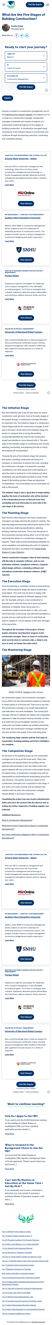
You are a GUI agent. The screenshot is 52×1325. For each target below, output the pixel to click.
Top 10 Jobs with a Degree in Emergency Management (22, 1288)
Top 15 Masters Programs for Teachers (16, 1269)
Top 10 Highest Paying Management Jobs (17, 1297)
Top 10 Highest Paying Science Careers (16, 1232)
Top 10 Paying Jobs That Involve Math (16, 1293)
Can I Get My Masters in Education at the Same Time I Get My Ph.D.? (24, 1183)
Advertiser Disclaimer (38, 1322)
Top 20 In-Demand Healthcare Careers (16, 1314)
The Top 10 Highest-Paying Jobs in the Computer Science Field (25, 1261)
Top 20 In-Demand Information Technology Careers (21, 1278)
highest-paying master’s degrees (18, 115)
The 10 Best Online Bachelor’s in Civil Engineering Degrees (23, 1309)
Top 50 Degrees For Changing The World (17, 1253)
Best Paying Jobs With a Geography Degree (18, 1273)
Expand (7, 98)
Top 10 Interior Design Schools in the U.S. (17, 1236)
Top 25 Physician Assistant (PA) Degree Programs (20, 1240)
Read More (9, 1134)
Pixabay (26, 692)
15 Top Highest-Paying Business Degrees (17, 1248)
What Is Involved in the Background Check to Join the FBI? (24, 1148)
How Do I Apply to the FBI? (21, 1116)
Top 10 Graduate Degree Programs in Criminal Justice (22, 1301)
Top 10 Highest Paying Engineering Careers (18, 1265)
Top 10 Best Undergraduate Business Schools (19, 1305)
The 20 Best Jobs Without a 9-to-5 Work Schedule (20, 1244)
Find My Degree (35, 4)
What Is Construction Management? (17, 820)
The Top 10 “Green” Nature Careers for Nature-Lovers (21, 1257)
